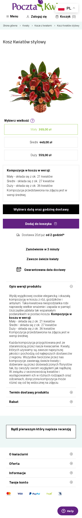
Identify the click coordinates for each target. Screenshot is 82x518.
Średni (41, 142)
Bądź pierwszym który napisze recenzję (41, 429)
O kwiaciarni (18, 454)
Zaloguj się (39, 16)
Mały (41, 129)
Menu (14, 16)
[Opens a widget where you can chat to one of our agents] (67, 511)
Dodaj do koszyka (38, 223)
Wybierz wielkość (16, 120)
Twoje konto (18, 482)
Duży (41, 155)
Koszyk (68, 16)
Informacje (17, 472)
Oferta (14, 463)
